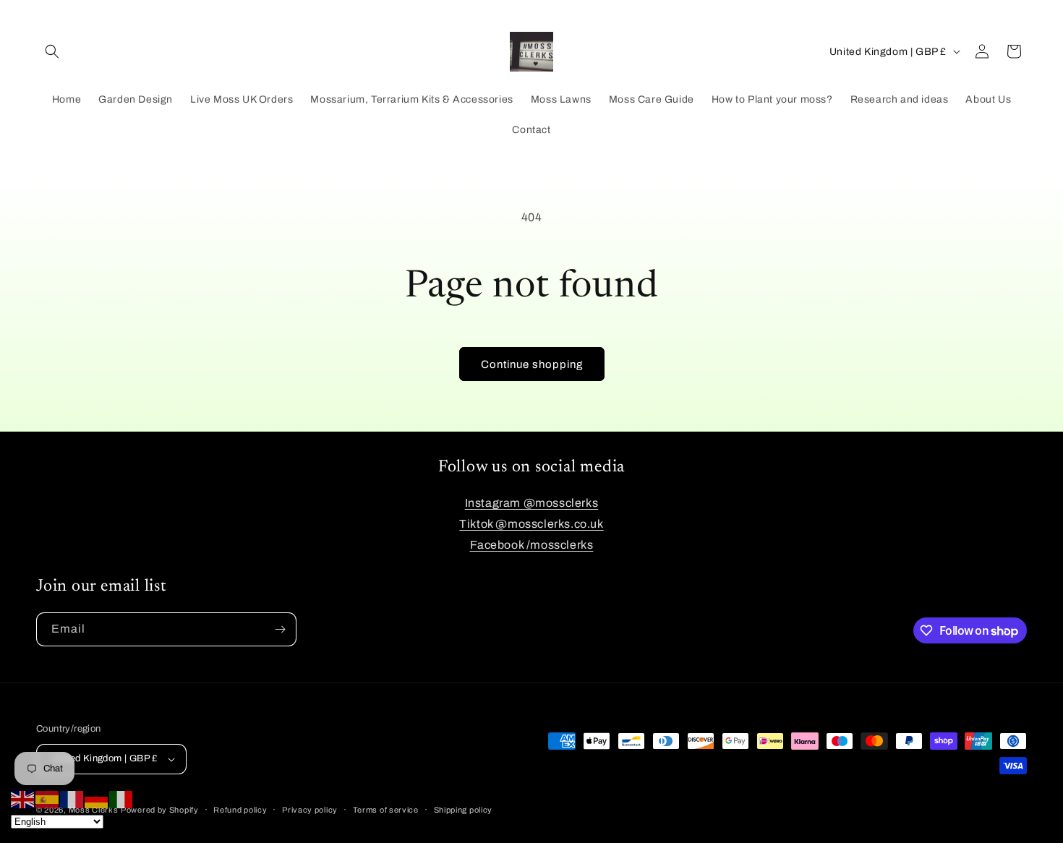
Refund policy (240, 809)
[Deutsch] (97, 798)
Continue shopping (532, 364)
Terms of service (386, 809)
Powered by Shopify (160, 809)
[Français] (72, 798)
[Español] (47, 798)
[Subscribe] (280, 629)
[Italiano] (121, 798)
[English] (23, 798)
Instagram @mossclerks (532, 503)
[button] (52, 51)
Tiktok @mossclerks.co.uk (531, 524)
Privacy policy (310, 809)
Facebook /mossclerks (532, 545)
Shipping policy (463, 809)
